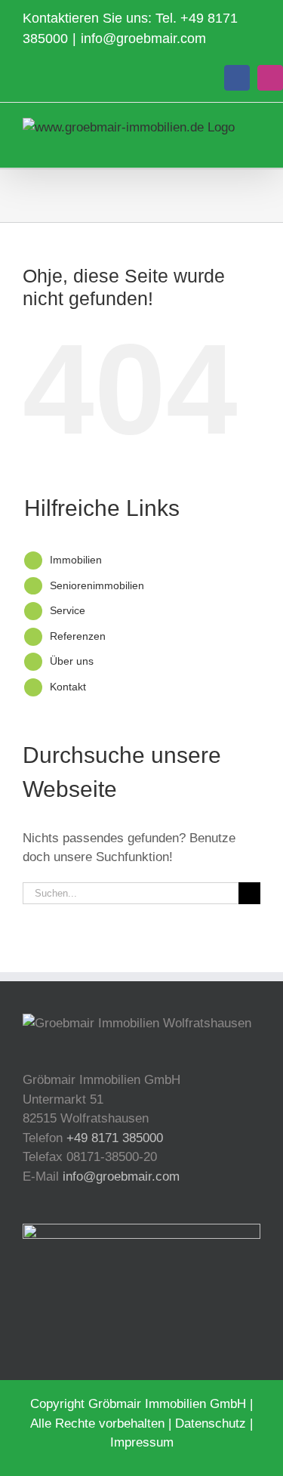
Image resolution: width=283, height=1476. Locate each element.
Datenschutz (210, 1423)
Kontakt (68, 687)
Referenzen (78, 636)
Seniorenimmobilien (97, 585)
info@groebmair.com (143, 38)
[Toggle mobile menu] (254, 145)
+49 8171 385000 (114, 1138)
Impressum (142, 1442)
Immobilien (76, 560)
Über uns (72, 661)
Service (67, 610)
